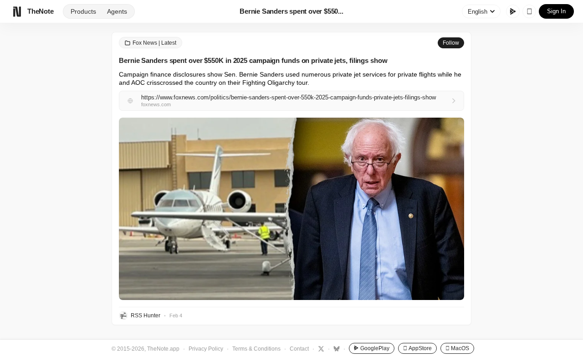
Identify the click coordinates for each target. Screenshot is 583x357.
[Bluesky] (335, 348)
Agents (117, 11)
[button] (291, 209)
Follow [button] (451, 43)
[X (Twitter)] (320, 348)
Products (83, 11)
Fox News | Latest (154, 43)
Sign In (556, 11)
